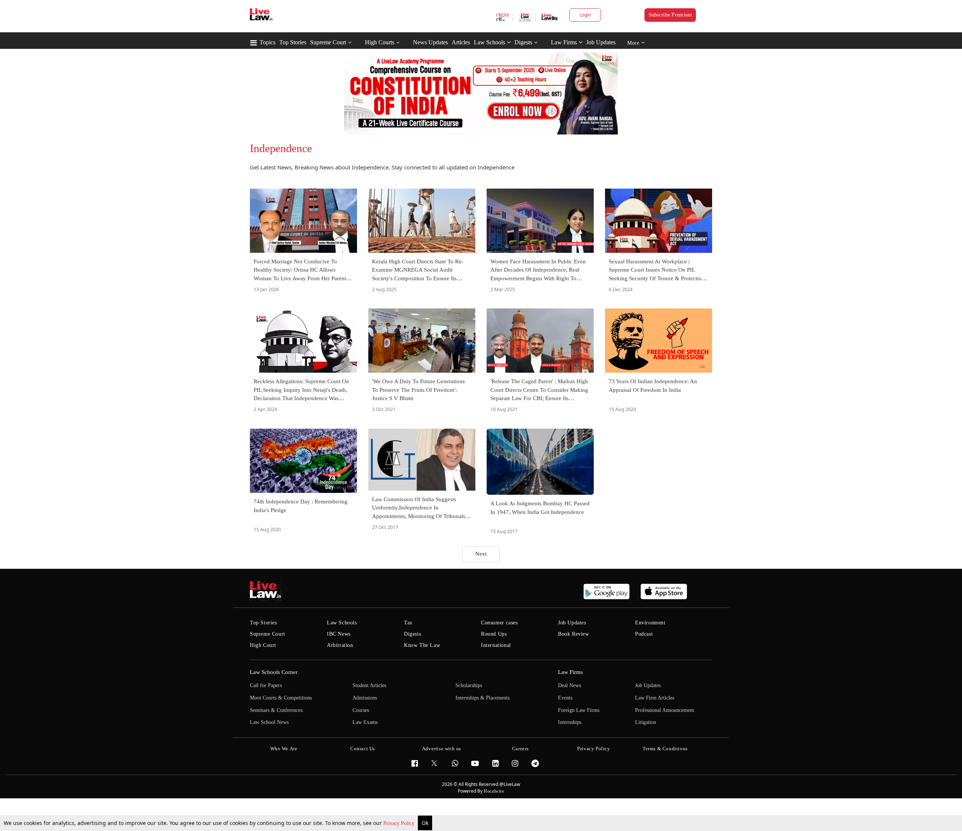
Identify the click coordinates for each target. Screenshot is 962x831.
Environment (650, 623)
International (496, 645)
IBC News (339, 634)
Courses (360, 710)
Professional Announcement (664, 710)
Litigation (645, 722)
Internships (569, 722)
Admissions (364, 698)
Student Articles (369, 685)
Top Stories (292, 42)
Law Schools (489, 42)
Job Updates (601, 42)
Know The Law (422, 645)
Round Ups (494, 634)
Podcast (644, 634)
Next (481, 554)
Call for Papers (266, 685)
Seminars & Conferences (276, 710)
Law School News (269, 722)
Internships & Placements (482, 698)
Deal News (569, 685)
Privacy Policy (399, 823)
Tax (408, 623)
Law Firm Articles (654, 698)
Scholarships (468, 685)
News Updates (430, 42)
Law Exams (365, 722)
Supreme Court (328, 42)
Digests (523, 42)
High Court (263, 645)
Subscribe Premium (670, 15)
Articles (461, 42)
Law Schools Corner (274, 672)
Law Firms (564, 42)
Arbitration (340, 645)
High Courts (379, 42)
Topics (267, 42)
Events (565, 698)
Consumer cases (499, 623)
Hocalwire (494, 791)
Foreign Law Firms (578, 710)
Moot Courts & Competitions (281, 698)
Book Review (573, 634)
